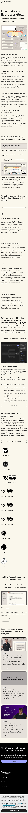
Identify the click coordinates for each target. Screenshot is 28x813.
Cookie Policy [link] (19, 803)
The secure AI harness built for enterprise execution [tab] (12, 154)
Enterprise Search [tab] (20, 584)
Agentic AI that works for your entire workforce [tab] (14, 150)
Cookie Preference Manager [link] (9, 804)
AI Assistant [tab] (7, 584)
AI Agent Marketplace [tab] (20, 587)
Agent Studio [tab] (7, 587)
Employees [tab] (23, 338)
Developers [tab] (5, 338)
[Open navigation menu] (26, 2)
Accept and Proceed (14, 810)
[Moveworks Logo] (6, 2)
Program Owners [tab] (14, 338)
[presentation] (14, 146)
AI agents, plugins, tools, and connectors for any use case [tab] (13, 159)
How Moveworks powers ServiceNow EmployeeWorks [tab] (11, 146)
